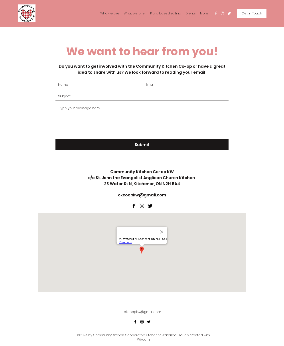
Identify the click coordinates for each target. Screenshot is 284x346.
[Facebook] (216, 13)
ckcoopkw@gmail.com (142, 195)
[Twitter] (229, 13)
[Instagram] (222, 13)
